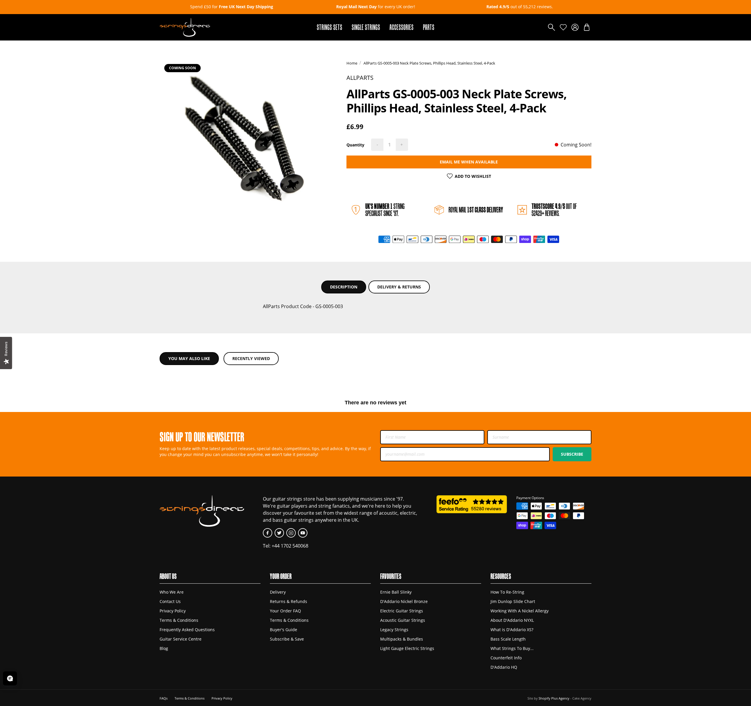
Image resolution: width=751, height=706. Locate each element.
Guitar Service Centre (181, 639)
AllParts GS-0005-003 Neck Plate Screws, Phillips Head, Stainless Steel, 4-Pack (429, 63)
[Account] (575, 27)
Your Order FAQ (285, 611)
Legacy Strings (394, 629)
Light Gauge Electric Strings (407, 648)
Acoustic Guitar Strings (402, 620)
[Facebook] (267, 533)
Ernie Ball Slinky (396, 592)
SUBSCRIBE (572, 454)
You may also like (189, 358)
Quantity (355, 145)
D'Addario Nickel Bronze (404, 601)
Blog (164, 648)
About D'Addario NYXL (512, 620)
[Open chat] (10, 678)
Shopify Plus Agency (554, 698)
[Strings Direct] (185, 27)
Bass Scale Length (508, 639)
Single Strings (366, 27)
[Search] (551, 27)
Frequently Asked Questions (187, 629)
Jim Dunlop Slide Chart (512, 601)
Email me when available (469, 162)
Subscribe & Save (287, 639)
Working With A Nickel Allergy (519, 611)
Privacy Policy (173, 611)
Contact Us (170, 601)
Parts (428, 27)
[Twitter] (279, 533)
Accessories (402, 27)
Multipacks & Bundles (401, 639)
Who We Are (172, 592)
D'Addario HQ (503, 667)
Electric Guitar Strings (401, 611)
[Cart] (586, 27)
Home (351, 63)
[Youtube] (302, 533)
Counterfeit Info (506, 658)
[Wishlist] (563, 27)
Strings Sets (329, 27)
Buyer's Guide (283, 629)
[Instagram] (291, 533)
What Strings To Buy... (512, 648)
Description (343, 287)
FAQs (164, 698)
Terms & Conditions (179, 620)
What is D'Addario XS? (511, 629)
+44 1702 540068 (290, 546)
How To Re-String (507, 592)
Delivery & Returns (399, 287)
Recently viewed (251, 358)
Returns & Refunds (288, 601)
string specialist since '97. (385, 209)
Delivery (278, 592)
